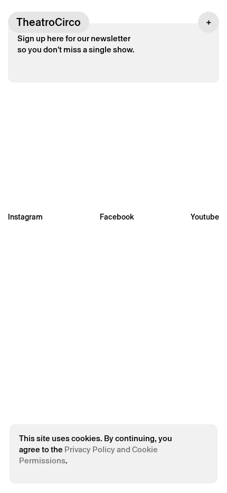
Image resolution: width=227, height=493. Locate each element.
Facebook (117, 217)
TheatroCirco (48, 22)
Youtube (205, 217)
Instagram (25, 217)
